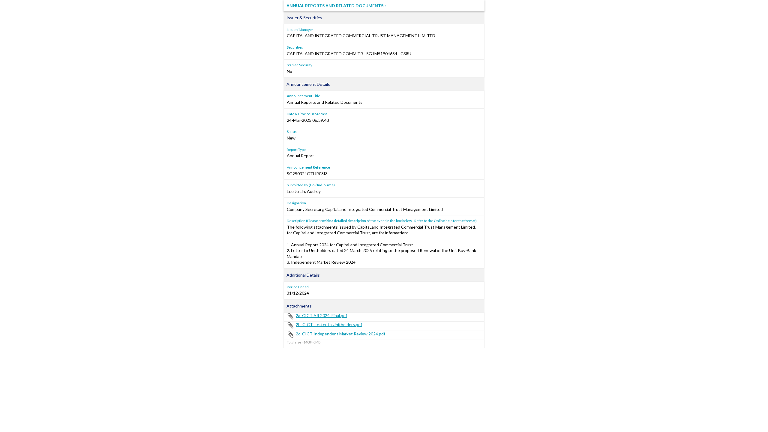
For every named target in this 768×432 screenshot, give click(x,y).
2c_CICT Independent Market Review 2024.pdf (340, 333)
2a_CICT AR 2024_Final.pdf (321, 315)
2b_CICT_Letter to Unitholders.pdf (329, 324)
